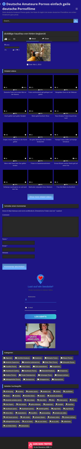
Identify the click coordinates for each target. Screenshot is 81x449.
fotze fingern (9, 404)
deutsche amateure (56, 396)
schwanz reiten (54, 417)
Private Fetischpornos (28, 375)
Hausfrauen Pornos (30, 370)
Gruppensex (56, 366)
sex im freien (28, 421)
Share (46, 39)
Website (5, 253)
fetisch (74, 400)
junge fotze (56, 408)
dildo (52, 400)
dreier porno (63, 400)
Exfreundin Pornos (68, 362)
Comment (5, 215)
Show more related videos (40, 197)
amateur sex (46, 391)
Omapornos (63, 370)
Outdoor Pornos (11, 375)
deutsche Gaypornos (12, 362)
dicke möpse (30, 400)
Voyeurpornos (58, 379)
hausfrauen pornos (28, 408)
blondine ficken (29, 396)
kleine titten (9, 413)
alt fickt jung (9, 391)
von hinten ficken (10, 426)
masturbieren (22, 413)
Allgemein (9, 358)
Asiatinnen (38, 358)
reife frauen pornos (11, 417)
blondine (17, 396)
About (33, 39)
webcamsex (25, 426)
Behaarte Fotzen (52, 358)
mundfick (34, 413)
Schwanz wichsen (62, 375)
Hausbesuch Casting (12, 370)
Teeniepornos (30, 379)
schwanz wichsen (69, 417)
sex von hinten (42, 421)
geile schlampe (35, 404)
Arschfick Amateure (23, 358)
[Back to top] (75, 443)
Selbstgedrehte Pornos (13, 379)
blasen (7, 396)
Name (5, 239)
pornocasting (46, 413)
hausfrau (70, 404)
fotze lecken (22, 404)
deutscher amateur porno (13, 400)
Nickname (31, 297)
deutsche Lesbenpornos (31, 362)
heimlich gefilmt (43, 408)
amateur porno (33, 391)
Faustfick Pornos (11, 366)
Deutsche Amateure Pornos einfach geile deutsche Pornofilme (36, 6)
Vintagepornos (44, 379)
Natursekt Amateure (48, 370)
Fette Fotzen (26, 366)
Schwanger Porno (46, 375)
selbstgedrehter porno (12, 421)
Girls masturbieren (41, 366)
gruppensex (49, 404)
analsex (58, 391)
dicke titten (42, 400)
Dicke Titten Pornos (51, 362)
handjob (60, 404)
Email (4, 246)
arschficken (69, 391)
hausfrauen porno (11, 408)
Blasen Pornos (67, 358)
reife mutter (26, 417)
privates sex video (60, 413)
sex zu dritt (55, 421)
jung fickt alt (69, 408)
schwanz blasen (40, 417)
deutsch (42, 396)
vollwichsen (67, 421)
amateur (20, 391)
